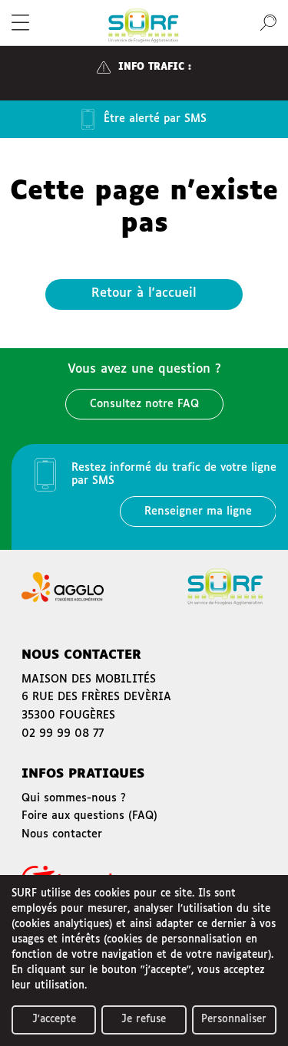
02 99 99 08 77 (63, 734)
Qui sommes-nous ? (74, 798)
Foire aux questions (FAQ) (89, 816)
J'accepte (54, 1020)
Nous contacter (62, 834)
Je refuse (143, 1020)
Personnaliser (233, 1020)
